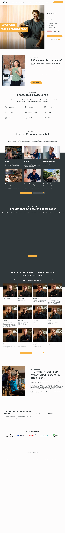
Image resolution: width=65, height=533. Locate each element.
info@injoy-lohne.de (53, 23)
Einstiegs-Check (45, 2)
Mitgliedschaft (22, 2)
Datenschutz (35, 452)
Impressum (29, 452)
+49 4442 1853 (52, 21)
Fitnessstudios (14, 2)
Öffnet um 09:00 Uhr (53, 31)
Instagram (39, 413)
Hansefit (40, 392)
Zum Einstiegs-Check (54, 39)
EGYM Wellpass (33, 392)
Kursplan (51, 25)
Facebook (51, 413)
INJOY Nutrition (52, 27)
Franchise (38, 2)
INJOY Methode (30, 2)
